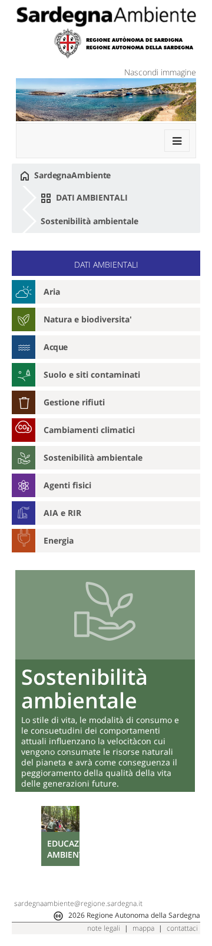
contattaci (182, 928)
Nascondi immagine (160, 72)
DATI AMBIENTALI (90, 197)
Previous (25, 857)
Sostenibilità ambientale (89, 220)
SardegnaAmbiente (71, 175)
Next (184, 857)
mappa (143, 928)
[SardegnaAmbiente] (106, 16)
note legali (103, 928)
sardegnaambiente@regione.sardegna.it (78, 903)
